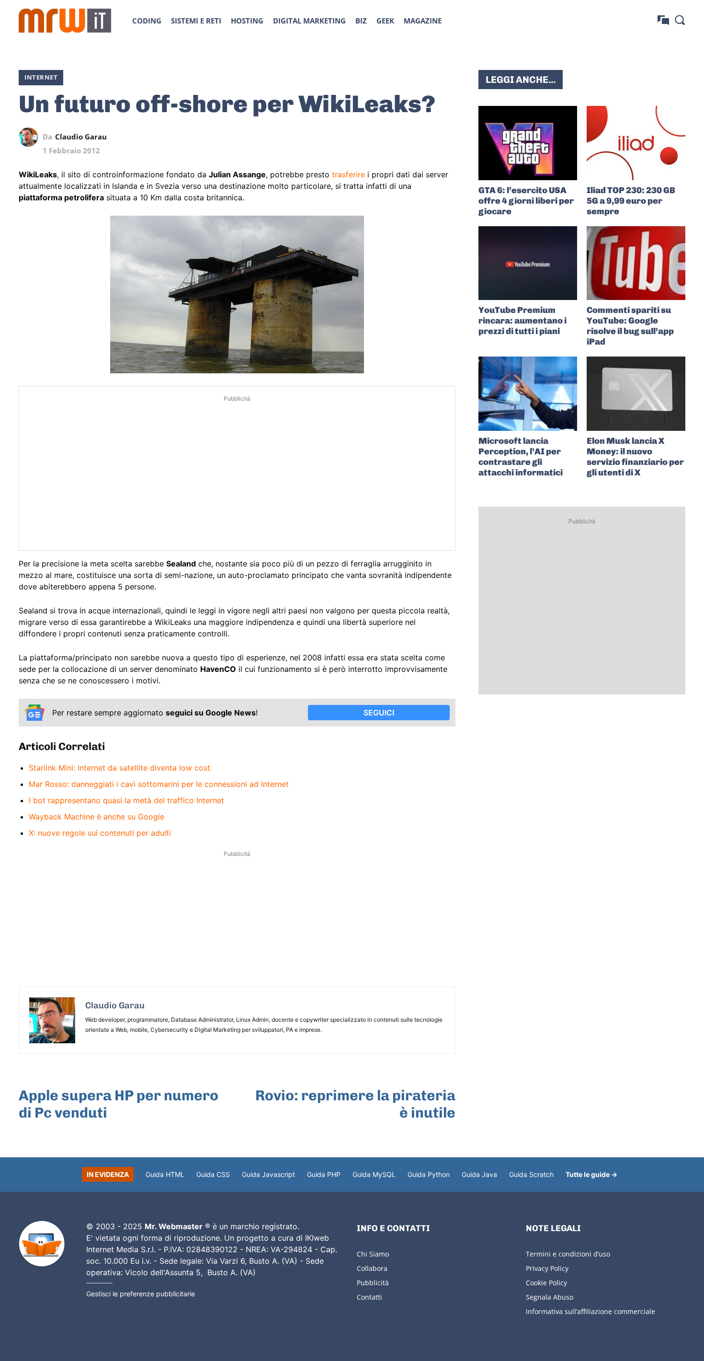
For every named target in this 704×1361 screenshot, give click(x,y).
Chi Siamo (373, 1253)
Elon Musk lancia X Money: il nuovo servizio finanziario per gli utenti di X (635, 457)
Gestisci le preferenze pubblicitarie (140, 1294)
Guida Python (429, 1174)
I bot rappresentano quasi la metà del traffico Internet (126, 800)
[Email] (445, 137)
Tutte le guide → (591, 1174)
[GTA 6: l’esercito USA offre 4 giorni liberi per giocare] (527, 143)
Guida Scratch (531, 1174)
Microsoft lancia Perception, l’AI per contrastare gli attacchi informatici (520, 457)
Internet (40, 77)
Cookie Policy (546, 1282)
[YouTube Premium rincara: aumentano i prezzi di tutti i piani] (527, 263)
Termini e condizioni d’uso (568, 1253)
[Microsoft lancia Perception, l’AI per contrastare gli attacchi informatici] (527, 394)
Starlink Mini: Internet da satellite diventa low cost (119, 768)
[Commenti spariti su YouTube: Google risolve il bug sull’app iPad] (636, 263)
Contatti (369, 1297)
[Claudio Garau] (31, 137)
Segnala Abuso (549, 1297)
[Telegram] (423, 137)
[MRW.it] (65, 21)
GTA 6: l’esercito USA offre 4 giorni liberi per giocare (526, 201)
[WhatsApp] (401, 137)
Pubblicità (373, 1282)
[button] (679, 19)
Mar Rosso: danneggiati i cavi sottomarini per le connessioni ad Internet (159, 784)
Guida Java (479, 1174)
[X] (357, 137)
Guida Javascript (268, 1174)
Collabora (372, 1268)
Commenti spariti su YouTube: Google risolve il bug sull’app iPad (630, 326)
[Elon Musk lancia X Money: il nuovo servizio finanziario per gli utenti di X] (636, 394)
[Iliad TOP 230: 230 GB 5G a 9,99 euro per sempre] (636, 143)
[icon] (663, 20)
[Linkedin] (379, 137)
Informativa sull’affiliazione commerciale (590, 1311)
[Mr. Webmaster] (42, 1244)
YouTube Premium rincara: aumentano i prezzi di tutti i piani (522, 320)
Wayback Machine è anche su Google (96, 816)
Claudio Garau (81, 136)
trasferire (348, 174)
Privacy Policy (547, 1268)
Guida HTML (165, 1174)
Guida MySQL (374, 1174)
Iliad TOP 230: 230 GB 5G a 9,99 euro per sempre (631, 201)
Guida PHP (324, 1174)
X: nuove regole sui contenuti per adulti (100, 833)
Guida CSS (213, 1174)
